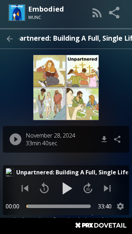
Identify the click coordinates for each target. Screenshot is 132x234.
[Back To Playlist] (9, 39)
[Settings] (120, 206)
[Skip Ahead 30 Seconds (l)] (88, 188)
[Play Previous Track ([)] (25, 188)
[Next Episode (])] (107, 188)
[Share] (115, 12)
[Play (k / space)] (66, 188)
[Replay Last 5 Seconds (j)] (44, 188)
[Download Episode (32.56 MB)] (104, 139)
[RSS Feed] (97, 12)
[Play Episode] (15, 139)
